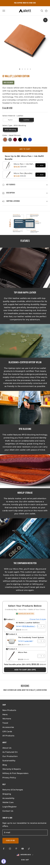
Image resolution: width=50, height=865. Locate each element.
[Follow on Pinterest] (16, 848)
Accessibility (8, 798)
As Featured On (10, 752)
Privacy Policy (9, 777)
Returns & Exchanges (12, 789)
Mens (5, 714)
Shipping (6, 794)
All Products (8, 735)
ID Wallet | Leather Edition (28, 623)
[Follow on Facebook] (3, 848)
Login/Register (9, 806)
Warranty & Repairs (11, 769)
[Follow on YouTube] (22, 848)
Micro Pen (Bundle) (23, 173)
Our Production (10, 756)
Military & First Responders (15, 773)
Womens (6, 718)
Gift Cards (7, 731)
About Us (7, 748)
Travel (5, 723)
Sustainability (8, 760)
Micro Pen (22, 652)
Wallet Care (8, 802)
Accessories (8, 727)
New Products (9, 710)
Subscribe (10, 841)
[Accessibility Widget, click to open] (3, 861)
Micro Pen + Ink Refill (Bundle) (24, 164)
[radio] (10, 120)
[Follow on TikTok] (29, 848)
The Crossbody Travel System (31, 637)
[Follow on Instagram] (10, 848)
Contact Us (7, 811)
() (25, 670)
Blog (4, 765)
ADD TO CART (25, 149)
